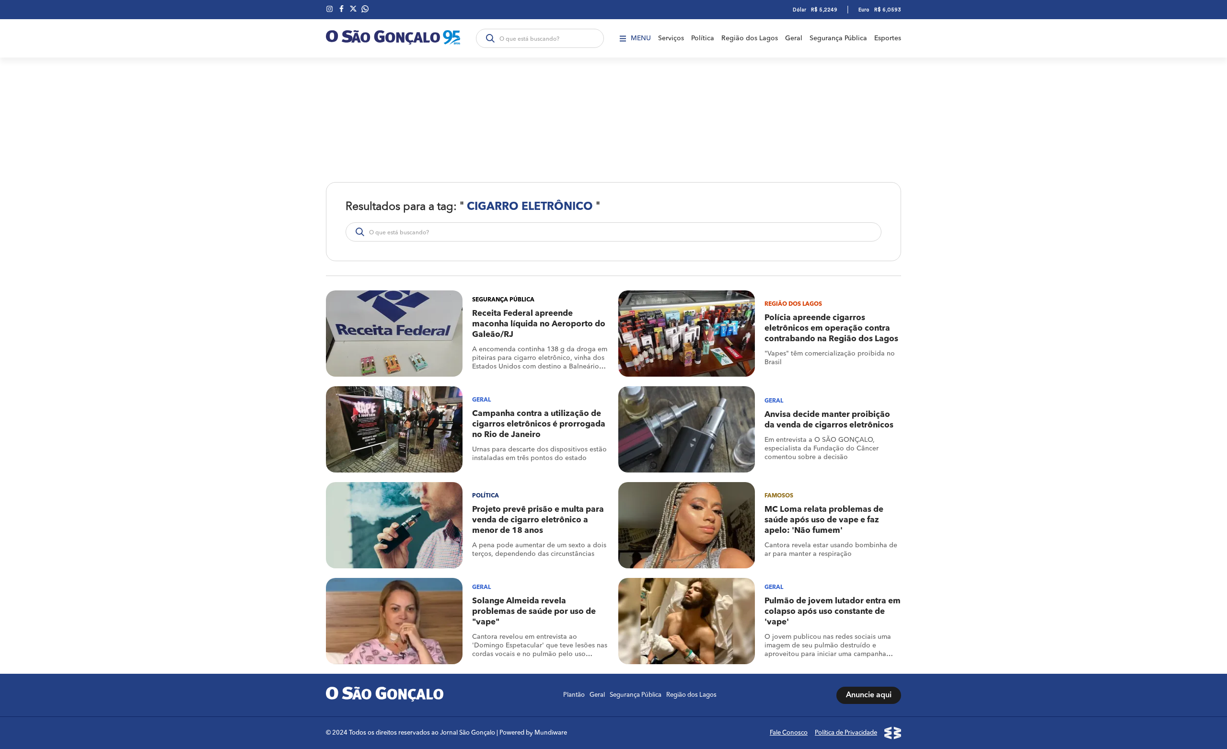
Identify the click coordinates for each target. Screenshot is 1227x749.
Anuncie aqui (868, 695)
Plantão (574, 695)
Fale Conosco (789, 733)
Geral (793, 38)
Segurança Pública (838, 38)
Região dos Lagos (749, 38)
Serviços (671, 38)
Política (702, 38)
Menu (641, 38)
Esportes (887, 38)
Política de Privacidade (846, 733)
